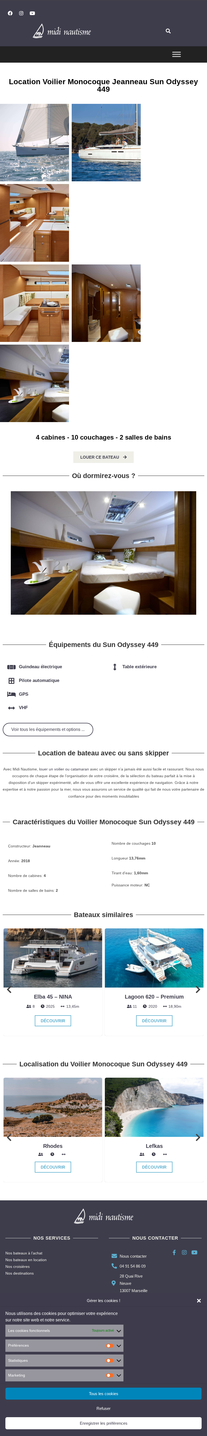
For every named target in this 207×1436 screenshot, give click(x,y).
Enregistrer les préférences (103, 1423)
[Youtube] (32, 13)
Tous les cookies (103, 1393)
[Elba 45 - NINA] (53, 958)
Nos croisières (17, 1266)
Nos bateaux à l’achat (23, 1253)
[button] (199, 1300)
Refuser (103, 1408)
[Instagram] (21, 13)
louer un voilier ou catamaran (64, 769)
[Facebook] (10, 13)
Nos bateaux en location (26, 1260)
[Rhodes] (53, 1107)
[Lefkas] (154, 1107)
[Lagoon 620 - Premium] (154, 958)
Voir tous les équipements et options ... (48, 729)
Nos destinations (19, 1273)
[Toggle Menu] (176, 54)
